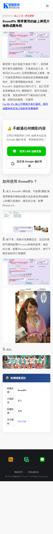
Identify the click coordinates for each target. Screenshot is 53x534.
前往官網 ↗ (23, 421)
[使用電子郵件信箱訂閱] (27, 459)
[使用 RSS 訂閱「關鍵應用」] (11, 459)
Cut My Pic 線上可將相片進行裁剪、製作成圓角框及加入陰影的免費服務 (25, 106)
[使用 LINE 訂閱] (42, 459)
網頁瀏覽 (29, 16)
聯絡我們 (18, 472)
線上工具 (18, 16)
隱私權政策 (33, 472)
